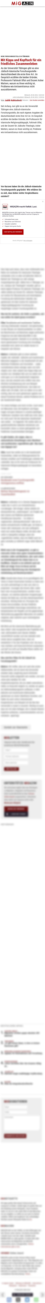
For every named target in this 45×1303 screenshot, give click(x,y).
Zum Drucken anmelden (37, 100)
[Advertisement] (22, 30)
